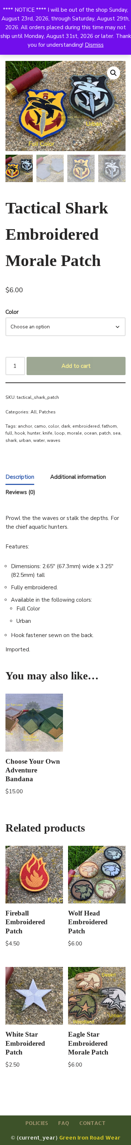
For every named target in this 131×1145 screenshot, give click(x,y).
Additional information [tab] (78, 477)
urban (25, 440)
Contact (92, 1122)
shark (11, 440)
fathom (109, 426)
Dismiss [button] (94, 45)
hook (20, 433)
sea (116, 433)
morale (74, 433)
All (34, 412)
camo (40, 426)
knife (47, 433)
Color (12, 312)
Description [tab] (19, 477)
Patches (47, 412)
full (8, 433)
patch (105, 433)
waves (53, 440)
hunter (33, 433)
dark (65, 426)
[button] (113, 73)
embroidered (86, 426)
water (39, 440)
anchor (25, 426)
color (53, 426)
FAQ (63, 1122)
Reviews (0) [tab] (20, 492)
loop (60, 433)
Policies (36, 1122)
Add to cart (76, 366)
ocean (90, 433)
